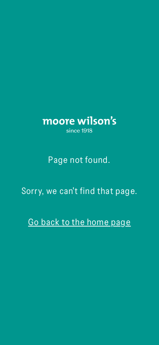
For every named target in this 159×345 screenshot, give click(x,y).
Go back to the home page (79, 222)
